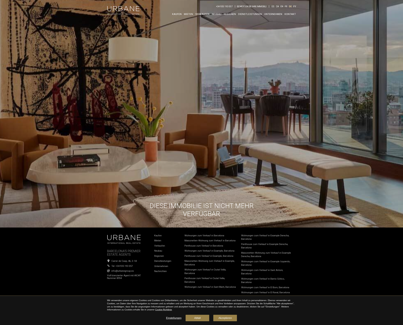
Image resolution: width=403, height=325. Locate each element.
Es (273, 6)
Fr (286, 6)
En (282, 6)
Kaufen (177, 14)
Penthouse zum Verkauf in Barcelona (203, 245)
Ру (294, 6)
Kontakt (290, 14)
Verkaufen (202, 14)
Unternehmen (273, 14)
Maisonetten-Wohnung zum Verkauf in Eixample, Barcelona (209, 263)
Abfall (197, 318)
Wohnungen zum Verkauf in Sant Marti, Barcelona (210, 287)
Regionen (230, 14)
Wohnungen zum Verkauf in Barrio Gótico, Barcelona (263, 280)
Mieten (188, 14)
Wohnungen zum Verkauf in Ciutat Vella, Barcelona (205, 271)
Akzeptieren (225, 318)
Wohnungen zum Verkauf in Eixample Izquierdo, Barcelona (265, 263)
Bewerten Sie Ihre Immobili (252, 6)
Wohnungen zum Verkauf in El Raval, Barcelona (265, 292)
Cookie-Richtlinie (163, 309)
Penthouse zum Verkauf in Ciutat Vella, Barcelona (204, 280)
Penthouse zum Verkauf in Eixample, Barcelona (208, 256)
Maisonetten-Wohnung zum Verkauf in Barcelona (210, 240)
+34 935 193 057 (224, 6)
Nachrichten (160, 271)
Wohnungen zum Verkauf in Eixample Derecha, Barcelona (265, 237)
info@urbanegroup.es (122, 271)
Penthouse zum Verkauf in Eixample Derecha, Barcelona (264, 246)
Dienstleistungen (250, 14)
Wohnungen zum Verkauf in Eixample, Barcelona (209, 250)
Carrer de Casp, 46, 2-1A (124, 261)
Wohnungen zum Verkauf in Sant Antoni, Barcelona (262, 272)
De (290, 6)
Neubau (216, 14)
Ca (277, 6)
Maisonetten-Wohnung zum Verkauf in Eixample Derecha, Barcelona (266, 254)
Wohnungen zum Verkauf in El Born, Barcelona (265, 287)
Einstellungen (174, 318)
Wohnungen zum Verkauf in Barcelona (204, 235)
